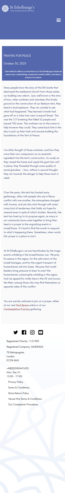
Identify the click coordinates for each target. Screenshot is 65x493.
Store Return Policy (18, 393)
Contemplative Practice (17, 309)
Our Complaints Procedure (23, 404)
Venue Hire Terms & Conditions (25, 398)
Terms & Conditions (18, 387)
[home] (18, 19)
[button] (58, 20)
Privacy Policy (15, 381)
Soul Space (22, 305)
